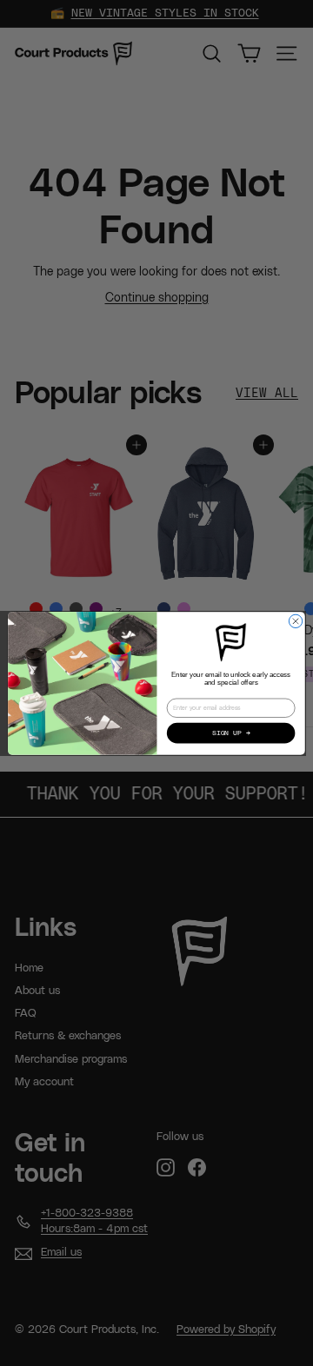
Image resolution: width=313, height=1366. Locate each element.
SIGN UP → (231, 732)
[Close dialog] (295, 620)
